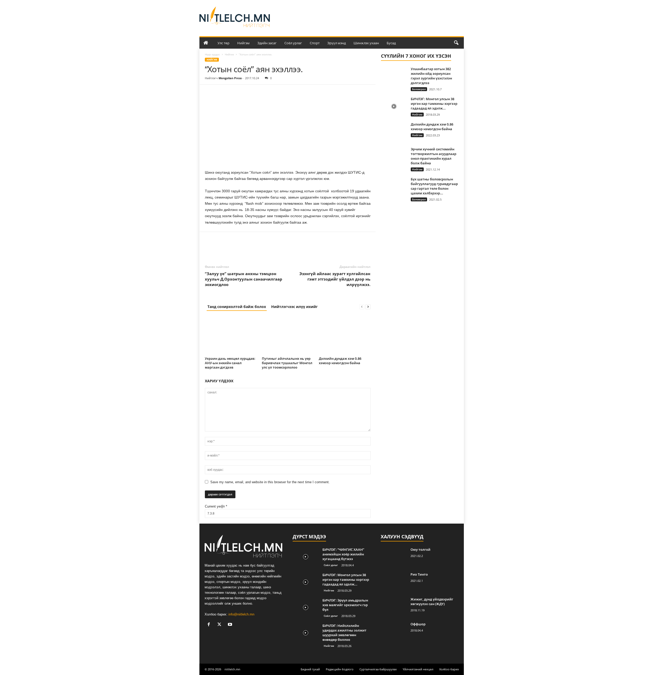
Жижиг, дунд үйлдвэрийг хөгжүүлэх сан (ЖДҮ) (431, 601)
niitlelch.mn (232, 669)
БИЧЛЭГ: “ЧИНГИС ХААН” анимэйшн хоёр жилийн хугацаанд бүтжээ (343, 554)
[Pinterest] (234, 92)
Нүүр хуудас (212, 54)
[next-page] (368, 306)
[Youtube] (230, 625)
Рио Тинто (419, 574)
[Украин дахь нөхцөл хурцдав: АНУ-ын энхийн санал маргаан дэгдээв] (231, 335)
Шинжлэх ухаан (366, 43)
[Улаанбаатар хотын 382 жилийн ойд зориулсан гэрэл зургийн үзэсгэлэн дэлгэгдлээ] (394, 76)
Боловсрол (419, 89)
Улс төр (223, 43)
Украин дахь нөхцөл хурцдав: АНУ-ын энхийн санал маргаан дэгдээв (230, 363)
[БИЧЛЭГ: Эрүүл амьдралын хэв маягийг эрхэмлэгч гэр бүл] (306, 607)
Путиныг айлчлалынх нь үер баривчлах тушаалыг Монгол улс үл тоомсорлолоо (287, 363)
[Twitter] (222, 92)
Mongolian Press (230, 78)
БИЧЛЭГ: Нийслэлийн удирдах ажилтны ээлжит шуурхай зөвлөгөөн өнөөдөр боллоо (344, 632)
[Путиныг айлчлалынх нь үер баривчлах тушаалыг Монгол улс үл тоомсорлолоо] (288, 335)
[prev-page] (361, 306)
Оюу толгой (420, 549)
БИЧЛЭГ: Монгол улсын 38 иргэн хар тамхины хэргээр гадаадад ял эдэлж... (434, 104)
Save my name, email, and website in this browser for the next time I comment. (270, 482)
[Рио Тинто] (394, 581)
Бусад (391, 43)
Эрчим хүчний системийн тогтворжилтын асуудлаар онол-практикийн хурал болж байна (433, 156)
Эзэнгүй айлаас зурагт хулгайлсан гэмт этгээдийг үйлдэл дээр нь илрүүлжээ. (334, 279)
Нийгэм (243, 43)
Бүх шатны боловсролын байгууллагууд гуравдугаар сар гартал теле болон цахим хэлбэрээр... (434, 186)
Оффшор (418, 624)
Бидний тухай (310, 669)
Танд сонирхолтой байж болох (236, 306)
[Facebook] (210, 92)
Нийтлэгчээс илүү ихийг (294, 306)
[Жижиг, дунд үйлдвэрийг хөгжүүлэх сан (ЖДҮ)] (394, 606)
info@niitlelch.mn (241, 614)
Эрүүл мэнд (336, 43)
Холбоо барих (449, 669)
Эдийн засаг (267, 43)
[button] (456, 43)
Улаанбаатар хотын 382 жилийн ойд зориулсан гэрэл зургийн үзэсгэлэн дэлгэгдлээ (431, 76)
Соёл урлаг (293, 43)
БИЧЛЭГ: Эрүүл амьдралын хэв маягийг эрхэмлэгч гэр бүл (345, 605)
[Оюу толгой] (394, 557)
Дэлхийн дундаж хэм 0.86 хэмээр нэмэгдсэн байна (340, 360)
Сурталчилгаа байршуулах (378, 669)
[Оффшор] (394, 631)
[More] (258, 92)
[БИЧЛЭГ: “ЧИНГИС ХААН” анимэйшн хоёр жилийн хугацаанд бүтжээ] (306, 557)
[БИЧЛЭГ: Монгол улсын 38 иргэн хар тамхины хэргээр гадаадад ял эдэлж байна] (394, 106)
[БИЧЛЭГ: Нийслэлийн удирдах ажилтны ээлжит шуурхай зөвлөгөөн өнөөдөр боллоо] (306, 633)
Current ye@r (216, 506)
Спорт (315, 43)
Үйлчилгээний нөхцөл (418, 669)
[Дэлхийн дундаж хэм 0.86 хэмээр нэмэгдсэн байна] (345, 335)
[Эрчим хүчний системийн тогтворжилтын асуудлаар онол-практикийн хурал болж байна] (394, 156)
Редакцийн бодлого (340, 669)
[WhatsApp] (246, 92)
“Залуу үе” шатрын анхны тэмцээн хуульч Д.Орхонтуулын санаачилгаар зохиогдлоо (243, 279)
